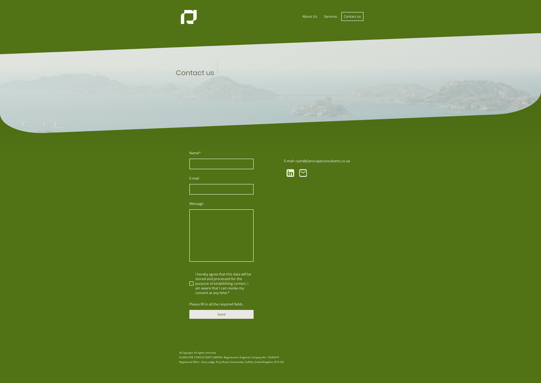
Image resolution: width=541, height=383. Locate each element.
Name (195, 153)
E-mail (194, 178)
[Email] (303, 173)
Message (196, 203)
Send (221, 314)
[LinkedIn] (290, 173)
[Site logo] (189, 16)
